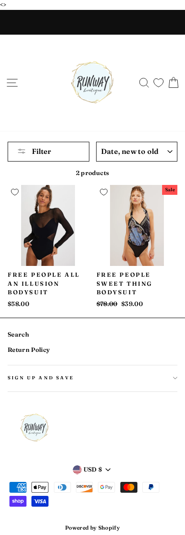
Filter (41, 151)
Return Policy (29, 349)
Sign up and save (41, 378)
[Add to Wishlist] (15, 192)
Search (18, 334)
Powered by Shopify (92, 527)
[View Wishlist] (158, 81)
